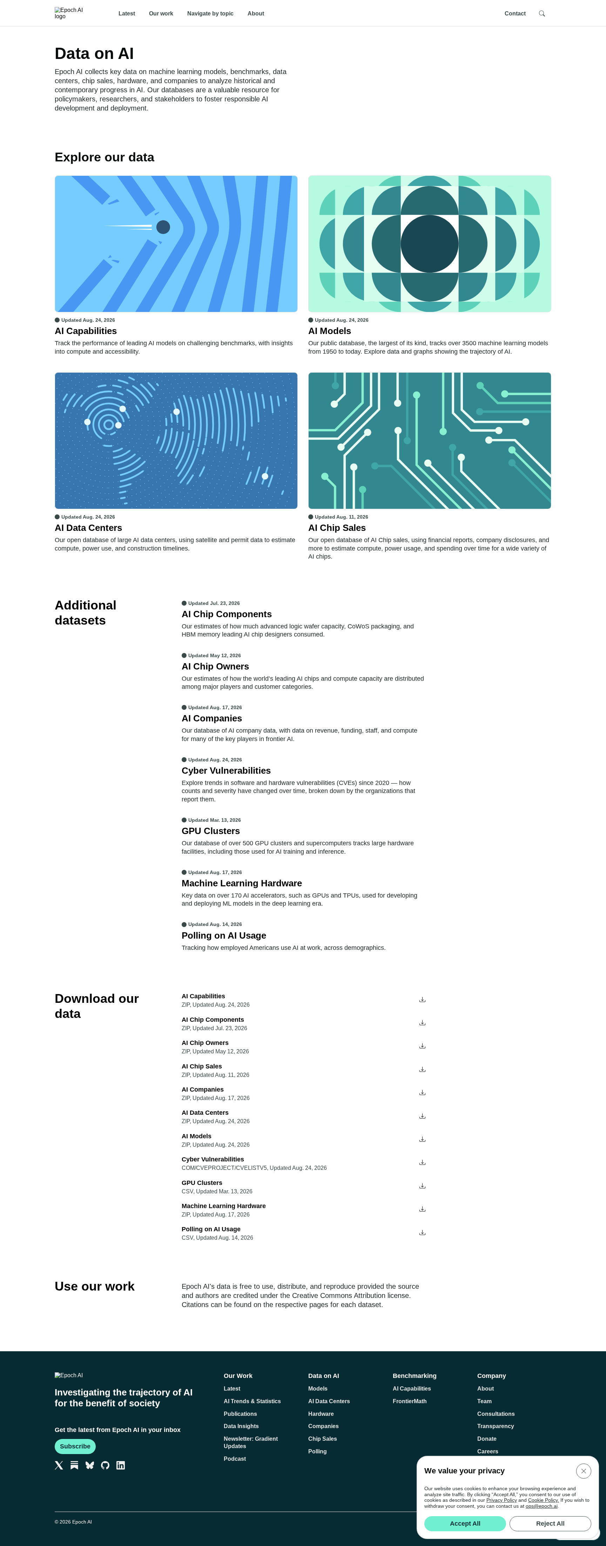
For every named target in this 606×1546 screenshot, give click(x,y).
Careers (487, 1451)
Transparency (495, 1426)
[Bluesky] (90, 1465)
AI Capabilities (412, 1389)
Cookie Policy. (543, 1500)
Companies (323, 1426)
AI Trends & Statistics (252, 1401)
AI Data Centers (329, 1401)
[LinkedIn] (120, 1465)
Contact (515, 13)
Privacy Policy (501, 1500)
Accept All (465, 1523)
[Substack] (74, 1465)
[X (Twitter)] (59, 1465)
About (256, 13)
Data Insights (241, 1426)
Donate (487, 1439)
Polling (317, 1451)
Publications (240, 1414)
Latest (127, 13)
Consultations (496, 1414)
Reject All (550, 1523)
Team (484, 1401)
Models (318, 1389)
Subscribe (75, 1446)
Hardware (321, 1414)
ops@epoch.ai (542, 1506)
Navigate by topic (210, 13)
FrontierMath (410, 1401)
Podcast (235, 1459)
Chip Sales (322, 1439)
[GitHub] (105, 1465)
